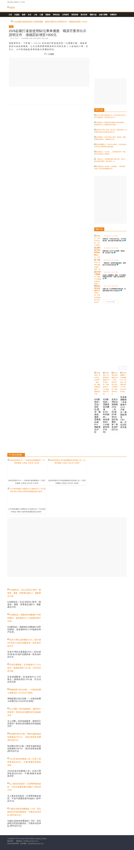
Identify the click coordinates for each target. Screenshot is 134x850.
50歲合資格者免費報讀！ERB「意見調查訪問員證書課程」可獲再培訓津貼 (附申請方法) (24, 823)
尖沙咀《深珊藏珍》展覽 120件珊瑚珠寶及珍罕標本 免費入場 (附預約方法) (114, 276)
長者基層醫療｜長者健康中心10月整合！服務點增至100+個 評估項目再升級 (123, 412)
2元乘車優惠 (24, 38)
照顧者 (47, 14)
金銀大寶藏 (103, 14)
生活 (29, 14)
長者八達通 (45, 38)
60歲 (30, 38)
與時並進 (56, 14)
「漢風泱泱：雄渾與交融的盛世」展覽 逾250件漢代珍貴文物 (115, 264)
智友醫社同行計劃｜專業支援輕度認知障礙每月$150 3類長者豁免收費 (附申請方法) (24, 748)
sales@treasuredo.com (35, 843)
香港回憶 (74, 14)
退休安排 (84, 14)
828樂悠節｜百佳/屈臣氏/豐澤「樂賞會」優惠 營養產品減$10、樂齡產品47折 (97, 415)
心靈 (41, 14)
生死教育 (65, 14)
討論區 (16, 14)
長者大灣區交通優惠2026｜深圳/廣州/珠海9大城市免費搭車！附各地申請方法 (115, 414)
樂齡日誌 (93, 14)
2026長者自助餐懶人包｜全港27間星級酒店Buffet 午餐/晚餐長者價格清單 (24, 773)
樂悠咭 (39, 38)
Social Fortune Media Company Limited (33, 838)
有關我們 (113, 14)
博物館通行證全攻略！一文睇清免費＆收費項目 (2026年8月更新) (24, 699)
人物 (35, 14)
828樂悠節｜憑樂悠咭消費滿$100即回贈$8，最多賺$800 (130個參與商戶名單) (106, 415)
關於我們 (10, 841)
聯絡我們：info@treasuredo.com (27, 841)
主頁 (10, 14)
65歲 (34, 38)
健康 (23, 14)
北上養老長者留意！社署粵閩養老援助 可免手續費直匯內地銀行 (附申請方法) (24, 798)
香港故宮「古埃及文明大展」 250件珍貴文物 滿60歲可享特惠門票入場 (114, 239)
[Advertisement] (49, 72)
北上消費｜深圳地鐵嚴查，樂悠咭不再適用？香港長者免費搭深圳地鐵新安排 (24, 723)
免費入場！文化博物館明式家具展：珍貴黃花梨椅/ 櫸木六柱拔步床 (114, 289)
